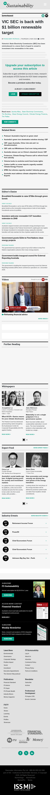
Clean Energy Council (20, 114)
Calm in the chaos (12, 315)
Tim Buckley (6, 114)
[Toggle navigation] (45, 4)
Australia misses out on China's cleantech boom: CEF (25, 152)
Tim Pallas (5, 116)
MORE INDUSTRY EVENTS (39, 515)
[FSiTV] (45, 279)
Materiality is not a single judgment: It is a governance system (15, 417)
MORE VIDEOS (42, 318)
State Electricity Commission (32, 112)
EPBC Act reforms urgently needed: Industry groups (24, 170)
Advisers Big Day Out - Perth (23, 558)
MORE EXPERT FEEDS (40, 447)
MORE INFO (5, 617)
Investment (7, 15)
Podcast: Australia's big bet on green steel (21, 136)
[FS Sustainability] (18, 5)
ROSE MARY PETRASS (11, 39)
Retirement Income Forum (22, 523)
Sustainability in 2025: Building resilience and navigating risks (36, 464)
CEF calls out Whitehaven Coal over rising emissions (25, 148)
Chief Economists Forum (22, 541)
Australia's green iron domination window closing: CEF (26, 139)
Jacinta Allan (16, 112)
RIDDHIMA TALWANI (8, 245)
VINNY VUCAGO (7, 203)
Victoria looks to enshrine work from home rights (23, 161)
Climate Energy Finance (38, 114)
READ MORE (9, 434)
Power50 (15, 532)
